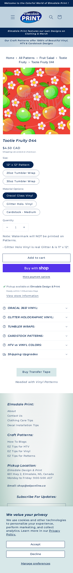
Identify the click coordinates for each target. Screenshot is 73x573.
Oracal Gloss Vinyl (20, 195)
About (11, 411)
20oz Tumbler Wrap (21, 172)
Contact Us (15, 415)
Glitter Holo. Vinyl (20, 203)
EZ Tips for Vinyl (19, 451)
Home (10, 57)
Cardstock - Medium (21, 212)
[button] (13, 17)
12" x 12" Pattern (18, 164)
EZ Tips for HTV (18, 446)
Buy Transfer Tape (36, 372)
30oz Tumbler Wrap (21, 181)
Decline (35, 554)
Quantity (8, 220)
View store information (22, 295)
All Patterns (27, 57)
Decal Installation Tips (23, 425)
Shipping (7, 152)
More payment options (36, 276)
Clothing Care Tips (20, 420)
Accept (35, 544)
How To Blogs (17, 441)
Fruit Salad (47, 57)
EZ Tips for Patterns (21, 455)
